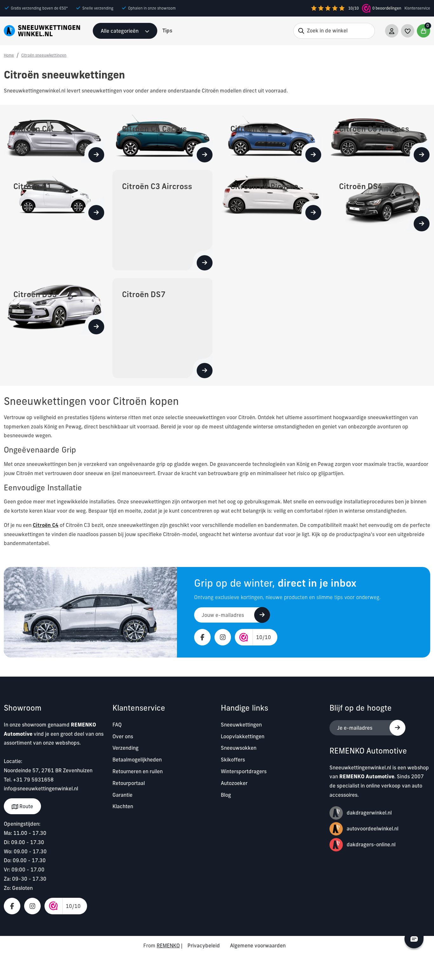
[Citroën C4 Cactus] (162, 137)
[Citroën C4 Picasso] (271, 195)
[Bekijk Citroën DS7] (205, 370)
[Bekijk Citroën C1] (96, 212)
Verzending (125, 748)
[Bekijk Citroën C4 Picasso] (313, 212)
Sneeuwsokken (238, 748)
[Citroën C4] (54, 137)
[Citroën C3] (271, 137)
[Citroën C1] (54, 195)
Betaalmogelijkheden (137, 759)
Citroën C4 (45, 525)
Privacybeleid (203, 945)
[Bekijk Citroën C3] (313, 154)
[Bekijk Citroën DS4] (422, 223)
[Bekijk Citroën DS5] (96, 326)
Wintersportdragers (244, 771)
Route (25, 806)
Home (9, 55)
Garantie (122, 795)
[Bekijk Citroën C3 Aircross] (205, 262)
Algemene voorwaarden (258, 945)
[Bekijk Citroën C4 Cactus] (205, 154)
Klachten (122, 806)
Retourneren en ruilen (137, 771)
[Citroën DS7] (162, 327)
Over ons (122, 736)
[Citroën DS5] (54, 306)
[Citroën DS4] (379, 200)
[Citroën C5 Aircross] (379, 137)
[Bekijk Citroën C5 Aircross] (422, 154)
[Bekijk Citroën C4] (96, 154)
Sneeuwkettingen (241, 724)
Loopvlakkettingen (242, 736)
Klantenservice (417, 8)
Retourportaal (128, 783)
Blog (226, 795)
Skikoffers (233, 759)
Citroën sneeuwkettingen (43, 55)
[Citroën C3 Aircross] (162, 219)
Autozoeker (234, 783)
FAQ (117, 724)
